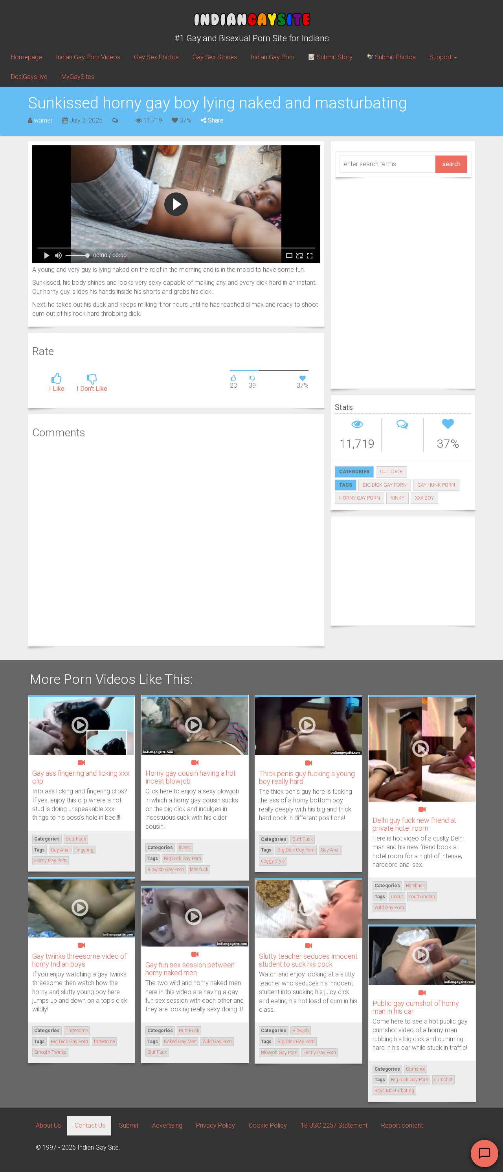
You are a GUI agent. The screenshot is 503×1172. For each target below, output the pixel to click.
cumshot (443, 1079)
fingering (84, 850)
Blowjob (300, 1030)
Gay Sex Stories (215, 57)
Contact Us (90, 1125)
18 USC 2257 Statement (334, 1125)
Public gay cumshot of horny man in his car (416, 1007)
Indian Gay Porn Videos (88, 57)
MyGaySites (77, 77)
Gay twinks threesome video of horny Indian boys (79, 960)
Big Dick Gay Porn (385, 485)
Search (451, 164)
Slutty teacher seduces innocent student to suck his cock (308, 960)
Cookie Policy (268, 1125)
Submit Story (333, 57)
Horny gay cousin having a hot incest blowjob (190, 777)
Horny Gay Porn (359, 498)
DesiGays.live (29, 77)
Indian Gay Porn (272, 57)
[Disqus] (176, 541)
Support (441, 57)
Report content (402, 1125)
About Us (48, 1125)
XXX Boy (424, 498)
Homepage (26, 57)
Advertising (167, 1125)
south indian (422, 896)
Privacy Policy (215, 1125)
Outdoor (391, 471)
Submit (128, 1125)
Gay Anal (60, 850)
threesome (104, 1041)
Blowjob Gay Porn (165, 869)
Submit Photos (394, 57)
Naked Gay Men (180, 1041)
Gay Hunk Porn (436, 485)
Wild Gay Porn (389, 907)
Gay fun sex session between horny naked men (190, 969)
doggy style (273, 861)
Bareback (415, 885)
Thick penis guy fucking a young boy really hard (307, 777)
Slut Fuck (157, 1052)
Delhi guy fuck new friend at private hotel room (414, 824)
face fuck (199, 869)
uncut (397, 896)
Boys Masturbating (394, 1090)
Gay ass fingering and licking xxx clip (81, 777)
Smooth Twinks (50, 1052)
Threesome (77, 1030)
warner (43, 120)
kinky (397, 498)
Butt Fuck (76, 839)
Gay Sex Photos (156, 57)
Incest (185, 847)
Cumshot (415, 1069)
